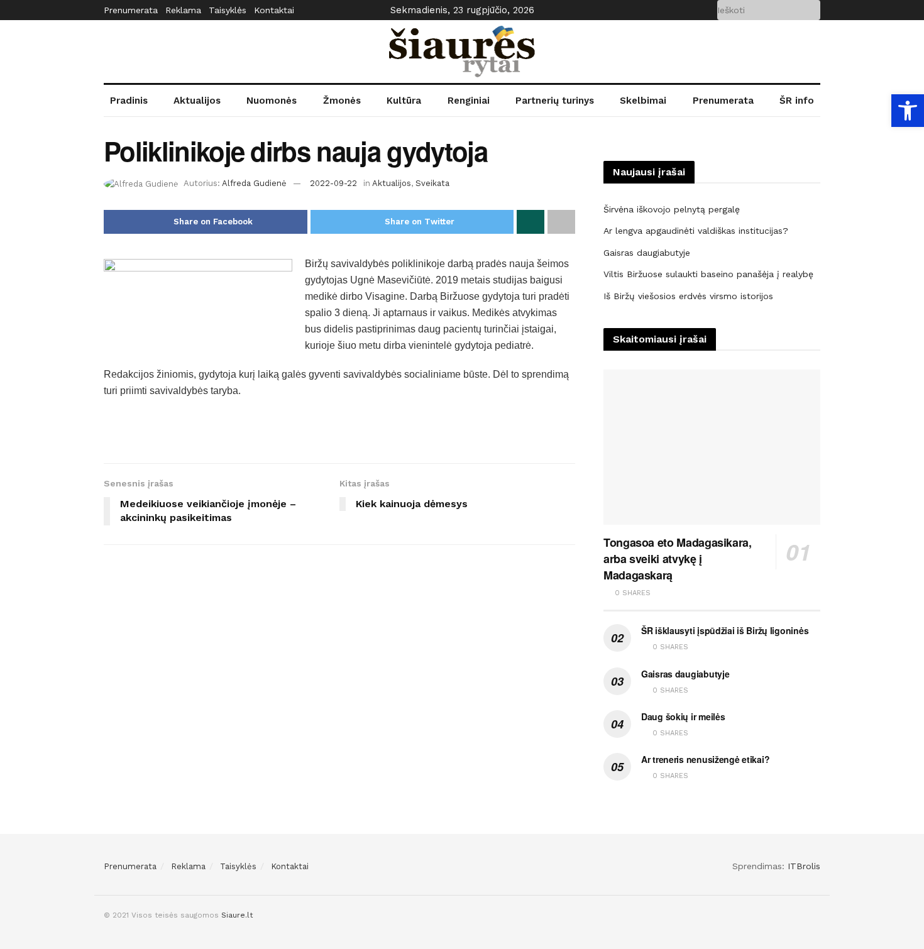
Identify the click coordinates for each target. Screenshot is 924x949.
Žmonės (342, 100)
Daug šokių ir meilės (683, 716)
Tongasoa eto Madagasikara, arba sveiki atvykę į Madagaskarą (677, 558)
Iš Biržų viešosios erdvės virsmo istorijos (688, 296)
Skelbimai (643, 100)
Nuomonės (271, 100)
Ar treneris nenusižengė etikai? (705, 759)
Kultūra (404, 100)
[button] (907, 110)
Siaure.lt (237, 915)
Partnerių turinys (554, 100)
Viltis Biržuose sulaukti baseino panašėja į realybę (708, 274)
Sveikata (432, 183)
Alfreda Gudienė (254, 183)
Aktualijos (197, 100)
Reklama (183, 10)
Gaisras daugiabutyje (646, 253)
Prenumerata (131, 10)
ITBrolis (804, 866)
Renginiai (469, 100)
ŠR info (796, 100)
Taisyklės (227, 10)
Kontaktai (274, 10)
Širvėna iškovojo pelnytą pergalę (671, 209)
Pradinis (129, 100)
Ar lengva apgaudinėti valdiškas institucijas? (695, 231)
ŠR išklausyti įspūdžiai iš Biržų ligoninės (724, 630)
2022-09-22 (333, 183)
